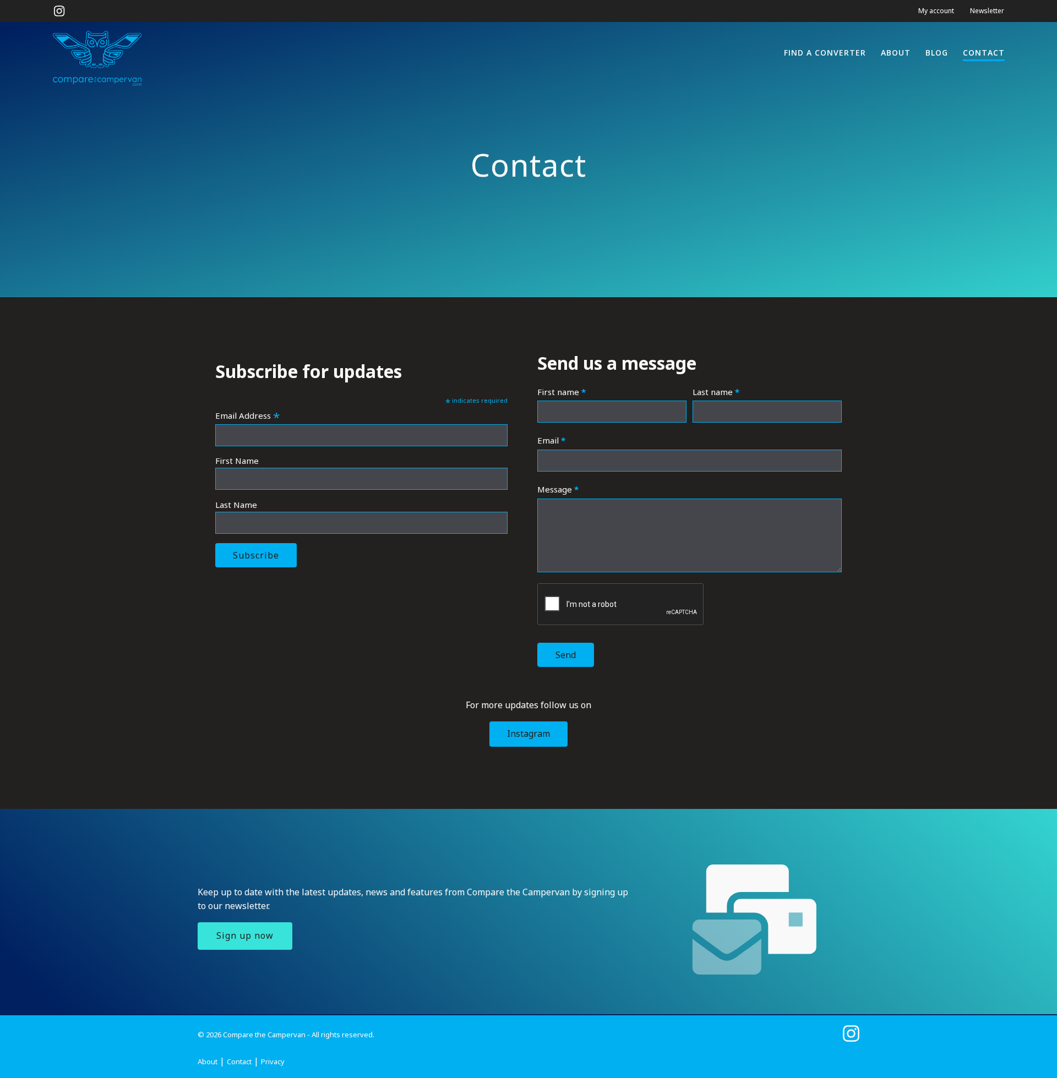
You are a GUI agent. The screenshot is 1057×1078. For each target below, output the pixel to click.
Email (551, 440)
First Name (237, 460)
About (896, 52)
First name (561, 391)
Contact (984, 52)
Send (565, 655)
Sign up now (245, 935)
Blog (936, 52)
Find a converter (825, 52)
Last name (716, 391)
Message (558, 489)
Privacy (273, 1061)
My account (936, 10)
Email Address (247, 415)
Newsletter (987, 10)
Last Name (236, 504)
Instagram (528, 733)
